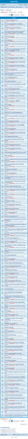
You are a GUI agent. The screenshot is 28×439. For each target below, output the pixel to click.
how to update (7, 104)
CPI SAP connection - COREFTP (12, 100)
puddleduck (11, 374)
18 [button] (21, 15)
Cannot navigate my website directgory (13, 57)
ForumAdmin (12, 21)
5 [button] (18, 15)
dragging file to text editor (10, 269)
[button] (9, 15)
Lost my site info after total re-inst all (13, 394)
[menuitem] (4, 5)
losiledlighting (11, 217)
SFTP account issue (9, 331)
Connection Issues (8, 288)
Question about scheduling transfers (13, 262)
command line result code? (11, 277)
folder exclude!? (8, 155)
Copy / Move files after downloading (13, 292)
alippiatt (10, 75)
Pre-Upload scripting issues (11, 20)
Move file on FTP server (10, 335)
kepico (10, 416)
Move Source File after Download (12, 384)
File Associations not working (11, 121)
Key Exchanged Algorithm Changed (13, 353)
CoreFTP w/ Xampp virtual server (12, 144)
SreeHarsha (11, 412)
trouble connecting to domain (11, 391)
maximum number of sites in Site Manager (14, 407)
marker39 (11, 263)
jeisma (10, 170)
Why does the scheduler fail (11, 216)
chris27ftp (11, 256)
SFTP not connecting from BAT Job (13, 403)
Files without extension (10, 81)
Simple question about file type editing (13, 346)
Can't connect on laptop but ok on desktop (14, 376)
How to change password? (10, 212)
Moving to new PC (8, 327)
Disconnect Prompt (9, 36)
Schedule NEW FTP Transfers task (12, 204)
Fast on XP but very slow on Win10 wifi (13, 380)
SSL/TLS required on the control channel (14, 65)
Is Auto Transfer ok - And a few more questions (15, 415)
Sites (5, 193)
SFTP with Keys (8, 40)
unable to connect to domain (11, 387)
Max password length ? (10, 259)
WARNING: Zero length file (10, 323)
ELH (10, 358)
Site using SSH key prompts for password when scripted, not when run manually (14, 32)
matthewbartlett (12, 179)
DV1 (10, 347)
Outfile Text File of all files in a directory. (14, 342)
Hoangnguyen (12, 153)
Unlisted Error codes (9, 200)
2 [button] (13, 15)
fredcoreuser (11, 377)
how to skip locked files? (10, 255)
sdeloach (11, 239)
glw (10, 82)
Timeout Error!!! (8, 197)
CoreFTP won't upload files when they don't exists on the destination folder (14, 49)
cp (9, 201)
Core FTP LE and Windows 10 (11, 238)
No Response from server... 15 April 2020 (14, 124)
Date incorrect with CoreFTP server (12, 280)
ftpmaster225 (11, 270)
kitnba (10, 293)
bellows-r (11, 230)
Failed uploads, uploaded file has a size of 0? (15, 152)
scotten (10, 395)
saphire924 (11, 289)
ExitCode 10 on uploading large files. (13, 112)
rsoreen (10, 113)
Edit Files (6, 108)
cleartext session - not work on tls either (14, 364)
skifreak (10, 221)
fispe (10, 137)
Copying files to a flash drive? (11, 208)
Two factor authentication (10, 173)
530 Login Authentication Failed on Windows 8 (15, 189)
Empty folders (7, 357)
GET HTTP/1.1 (7, 54)
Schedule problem (8, 338)
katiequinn (11, 187)
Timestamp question (9, 368)
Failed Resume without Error (11, 314)
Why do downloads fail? (10, 128)
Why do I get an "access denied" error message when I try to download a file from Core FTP (14, 297)
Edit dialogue (7, 310)
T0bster (10, 332)
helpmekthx (11, 286)
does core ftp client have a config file (13, 23)
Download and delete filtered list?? (12, 266)
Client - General (5, 10)
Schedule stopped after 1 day (11, 273)
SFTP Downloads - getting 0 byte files (13, 349)
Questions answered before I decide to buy (14, 132)
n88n (10, 320)
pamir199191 (11, 93)
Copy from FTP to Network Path (12, 88)
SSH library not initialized (10, 169)
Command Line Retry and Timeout (12, 148)
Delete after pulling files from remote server (14, 61)
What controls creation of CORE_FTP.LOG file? (15, 229)
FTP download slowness (10, 360)
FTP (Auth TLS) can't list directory (12, 27)
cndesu (10, 86)
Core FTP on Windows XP (10, 241)
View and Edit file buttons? (11, 77)
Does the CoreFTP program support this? (14, 302)
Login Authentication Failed (11, 136)
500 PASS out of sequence (10, 69)
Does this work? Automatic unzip (12, 186)
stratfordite (11, 388)
